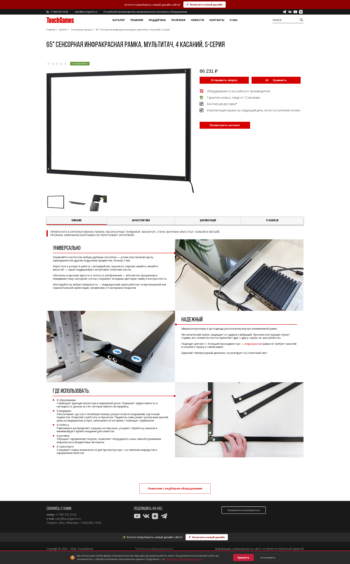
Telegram (51, 522)
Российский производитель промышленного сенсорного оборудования (145, 11)
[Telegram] (284, 12)
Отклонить (267, 557)
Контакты (216, 20)
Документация (208, 220)
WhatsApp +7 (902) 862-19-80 (83, 522)
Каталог (118, 20)
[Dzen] (301, 12)
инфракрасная (253, 343)
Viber (62, 522)
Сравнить (279, 80)
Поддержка (157, 20)
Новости (197, 20)
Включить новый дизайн (206, 4)
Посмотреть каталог (225, 125)
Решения (137, 20)
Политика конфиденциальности (154, 549)
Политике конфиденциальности (183, 559)
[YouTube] (295, 12)
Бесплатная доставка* (222, 104)
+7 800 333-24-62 (66, 514)
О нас (234, 20)
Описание (76, 220)
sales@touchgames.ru (68, 518)
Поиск (277, 20)
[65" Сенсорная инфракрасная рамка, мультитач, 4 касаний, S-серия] (120, 130)
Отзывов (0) (272, 220)
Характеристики (141, 220)
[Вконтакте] (290, 12)
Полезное (178, 20)
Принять (243, 557)
